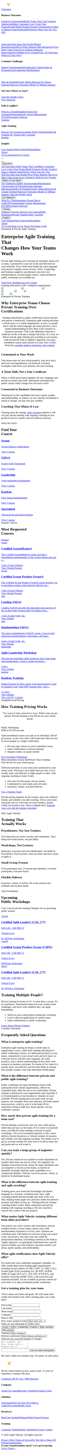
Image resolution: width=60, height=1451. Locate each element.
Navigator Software (18, 117)
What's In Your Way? (11, 55)
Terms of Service (23, 1440)
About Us (6, 1390)
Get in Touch (23, 155)
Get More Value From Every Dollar (29, 176)
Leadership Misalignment (27, 70)
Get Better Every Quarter (44, 177)
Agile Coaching (27, 134)
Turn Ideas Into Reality (16, 174)
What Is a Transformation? (14, 111)
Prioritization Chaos (32, 67)
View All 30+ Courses (12, 697)
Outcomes (6, 9)
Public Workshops (28, 1429)
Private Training (20, 214)
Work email (6, 1311)
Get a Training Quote (11, 792)
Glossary (44, 1417)
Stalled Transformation (12, 67)
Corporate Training (10, 1429)
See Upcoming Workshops (14, 757)
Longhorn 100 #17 (10, 1379)
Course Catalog (44, 1429)
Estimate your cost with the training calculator (28, 806)
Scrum (5, 1327)
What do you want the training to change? (21, 1339)
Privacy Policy (8, 1440)
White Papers (20, 149)
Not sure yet (7, 1330)
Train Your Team (9, 282)
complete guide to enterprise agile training (34, 345)
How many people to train (14, 1321)
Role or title (7, 1318)
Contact (14, 1390)
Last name (6, 1308)
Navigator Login (39, 226)
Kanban (33, 1327)
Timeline (5, 1333)
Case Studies (7, 149)
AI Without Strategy (46, 85)
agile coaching (34, 412)
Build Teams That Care (26, 166)
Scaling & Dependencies (19, 186)
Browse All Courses (11, 132)
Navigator (13, 1405)
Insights (5, 137)
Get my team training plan (42, 1350)
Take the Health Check (12, 97)
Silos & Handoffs (9, 82)
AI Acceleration (9, 155)
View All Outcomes (48, 52)
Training (5, 120)
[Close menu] (2, 161)
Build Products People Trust (39, 169)
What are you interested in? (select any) (20, 1324)
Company (6, 1314)
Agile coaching (46, 1327)
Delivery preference (10, 1336)
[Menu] (2, 158)
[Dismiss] (15, 1449)
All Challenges (8, 183)
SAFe (13, 1327)
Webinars (31, 149)
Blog (38, 149)
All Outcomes (8, 166)
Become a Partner (27, 1390)
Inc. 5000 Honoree (29, 1379)
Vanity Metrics (25, 82)
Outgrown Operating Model (22, 85)
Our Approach (8, 99)
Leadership (23, 1327)
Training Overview (10, 212)
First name (6, 1305)
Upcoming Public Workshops (35, 132)
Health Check (24, 1405)
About (4, 152)
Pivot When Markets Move (41, 174)
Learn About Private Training (15, 1025)
